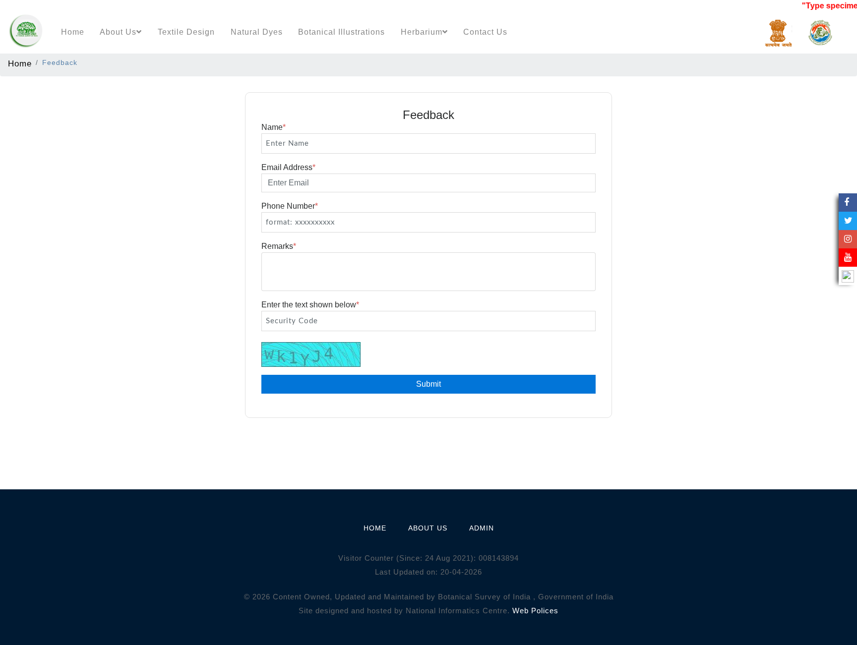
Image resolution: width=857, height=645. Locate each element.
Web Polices (535, 610)
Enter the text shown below (310, 304)
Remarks (278, 246)
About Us (118, 32)
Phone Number (289, 206)
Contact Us (485, 32)
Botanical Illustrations (341, 32)
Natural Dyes (257, 32)
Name (273, 127)
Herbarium (421, 32)
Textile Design (186, 32)
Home (72, 32)
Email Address (288, 167)
